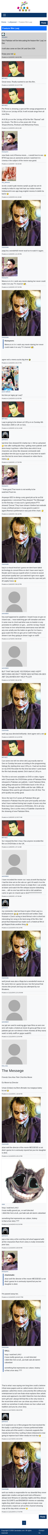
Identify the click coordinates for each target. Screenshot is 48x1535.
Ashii (3, 1204)
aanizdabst (5, 613)
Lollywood (12, 22)
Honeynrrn (5, 152)
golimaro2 (5, 439)
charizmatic (5, 247)
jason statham (6, 392)
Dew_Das (5, 1066)
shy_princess (6, 182)
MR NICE (4, 78)
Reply (43, 23)
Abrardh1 (4, 37)
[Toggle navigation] (4, 15)
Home (3, 22)
